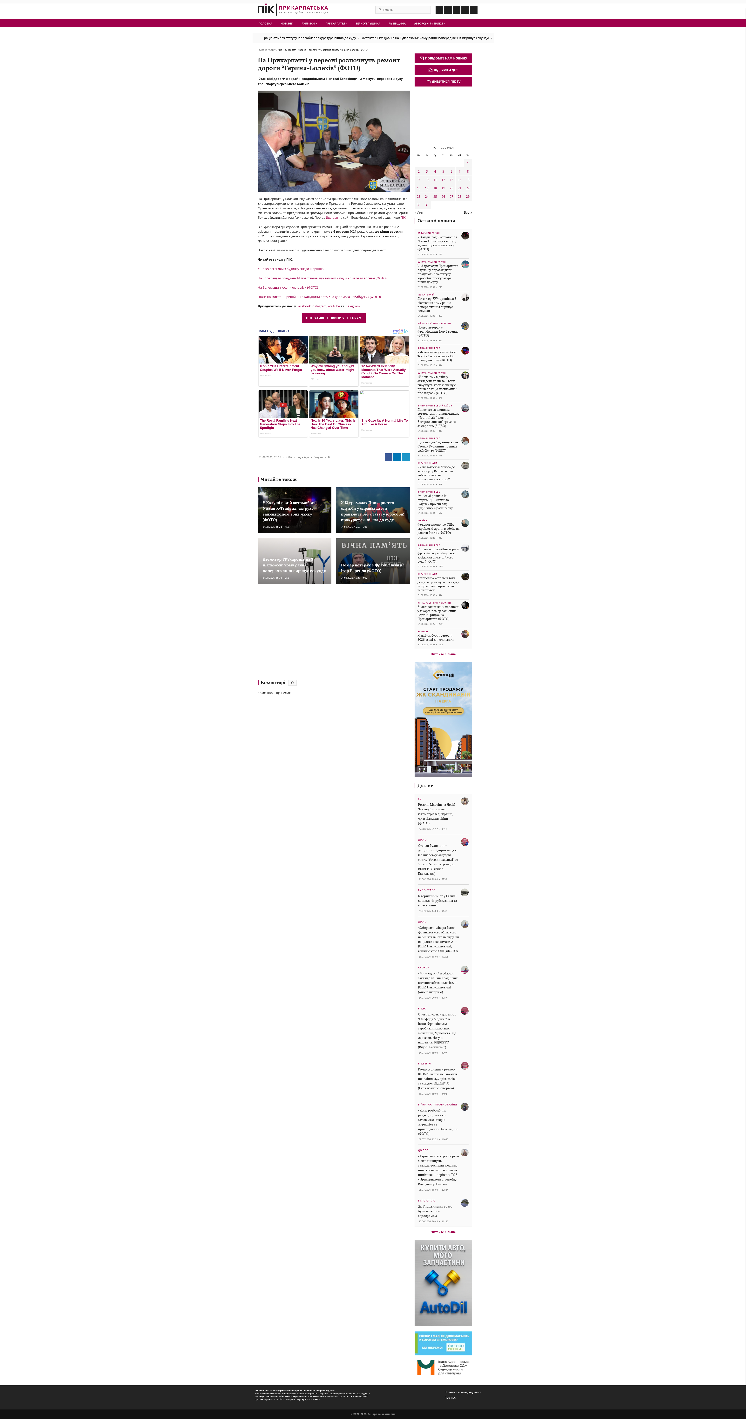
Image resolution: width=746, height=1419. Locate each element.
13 (451, 180)
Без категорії (425, 294)
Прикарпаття (335, 23)
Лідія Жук (302, 457)
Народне (423, 631)
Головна (265, 23)
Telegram (353, 306)
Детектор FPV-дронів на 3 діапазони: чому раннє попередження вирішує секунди (352, 38)
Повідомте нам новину (446, 58)
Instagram (319, 306)
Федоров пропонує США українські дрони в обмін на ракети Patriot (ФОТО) (438, 529)
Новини (287, 23)
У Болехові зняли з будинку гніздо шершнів (290, 269)
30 (418, 205)
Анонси (424, 967)
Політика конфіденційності (463, 1392)
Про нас (450, 1397)
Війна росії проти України (434, 323)
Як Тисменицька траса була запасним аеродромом (435, 1211)
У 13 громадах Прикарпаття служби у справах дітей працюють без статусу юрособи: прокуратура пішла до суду (437, 274)
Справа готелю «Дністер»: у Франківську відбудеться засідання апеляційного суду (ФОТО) (438, 555)
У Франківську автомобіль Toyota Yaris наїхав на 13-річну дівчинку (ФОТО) (436, 356)
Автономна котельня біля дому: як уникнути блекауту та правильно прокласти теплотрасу (438, 584)
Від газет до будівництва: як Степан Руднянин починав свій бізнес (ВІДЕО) (438, 446)
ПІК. (403, 217)
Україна (422, 520)
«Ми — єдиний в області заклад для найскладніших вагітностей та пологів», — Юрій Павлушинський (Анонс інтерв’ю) (438, 983)
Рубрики (308, 23)
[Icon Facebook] (439, 10)
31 (427, 205)
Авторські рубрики (429, 23)
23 (418, 196)
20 (451, 188)
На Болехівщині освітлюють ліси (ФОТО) (288, 287)
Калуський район (428, 233)
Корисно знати (427, 463)
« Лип (419, 212)
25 (435, 196)
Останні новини (436, 221)
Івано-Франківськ (428, 348)
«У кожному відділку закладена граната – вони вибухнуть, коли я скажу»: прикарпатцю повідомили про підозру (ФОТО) (437, 385)
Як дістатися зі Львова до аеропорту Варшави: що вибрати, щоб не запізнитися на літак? (436, 473)
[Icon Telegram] (465, 10)
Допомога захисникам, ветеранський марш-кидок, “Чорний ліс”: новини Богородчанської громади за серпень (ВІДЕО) (438, 418)
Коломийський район (431, 261)
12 (443, 180)
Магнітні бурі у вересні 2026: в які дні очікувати (435, 637)
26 (443, 196)
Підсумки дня (446, 70)
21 (459, 188)
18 (435, 188)
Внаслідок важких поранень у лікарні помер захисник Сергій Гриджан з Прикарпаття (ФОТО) (438, 613)
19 (443, 188)
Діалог (425, 786)
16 (418, 188)
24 (427, 196)
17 (427, 188)
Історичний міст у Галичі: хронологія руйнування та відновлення (437, 900)
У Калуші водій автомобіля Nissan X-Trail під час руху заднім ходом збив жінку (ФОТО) (437, 243)
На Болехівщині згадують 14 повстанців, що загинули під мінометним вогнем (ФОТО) (322, 278)
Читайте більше (443, 654)
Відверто (424, 1063)
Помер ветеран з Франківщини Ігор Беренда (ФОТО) (462, 38)
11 (435, 180)
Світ (421, 798)
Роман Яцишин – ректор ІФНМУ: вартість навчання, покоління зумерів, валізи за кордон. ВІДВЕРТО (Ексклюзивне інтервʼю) (438, 1079)
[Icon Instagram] (448, 10)
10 (427, 180)
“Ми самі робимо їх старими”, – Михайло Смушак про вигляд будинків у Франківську (435, 502)
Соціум (273, 50)
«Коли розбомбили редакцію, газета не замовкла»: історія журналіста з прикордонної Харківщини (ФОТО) (438, 1122)
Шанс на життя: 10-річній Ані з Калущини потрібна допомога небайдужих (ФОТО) (319, 297)
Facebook (304, 306)
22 (468, 188)
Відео (422, 1008)
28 (459, 196)
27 (451, 196)
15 (468, 180)
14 (459, 180)
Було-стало (426, 890)
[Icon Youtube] (474, 10)
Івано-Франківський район (434, 405)
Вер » (468, 212)
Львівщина (397, 23)
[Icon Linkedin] (456, 10)
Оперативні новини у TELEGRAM (334, 318)
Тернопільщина (368, 23)
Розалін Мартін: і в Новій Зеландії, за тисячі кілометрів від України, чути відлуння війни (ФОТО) (436, 814)
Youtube (334, 306)
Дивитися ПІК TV (446, 82)
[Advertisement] (314, 634)
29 (468, 196)
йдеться (331, 217)
